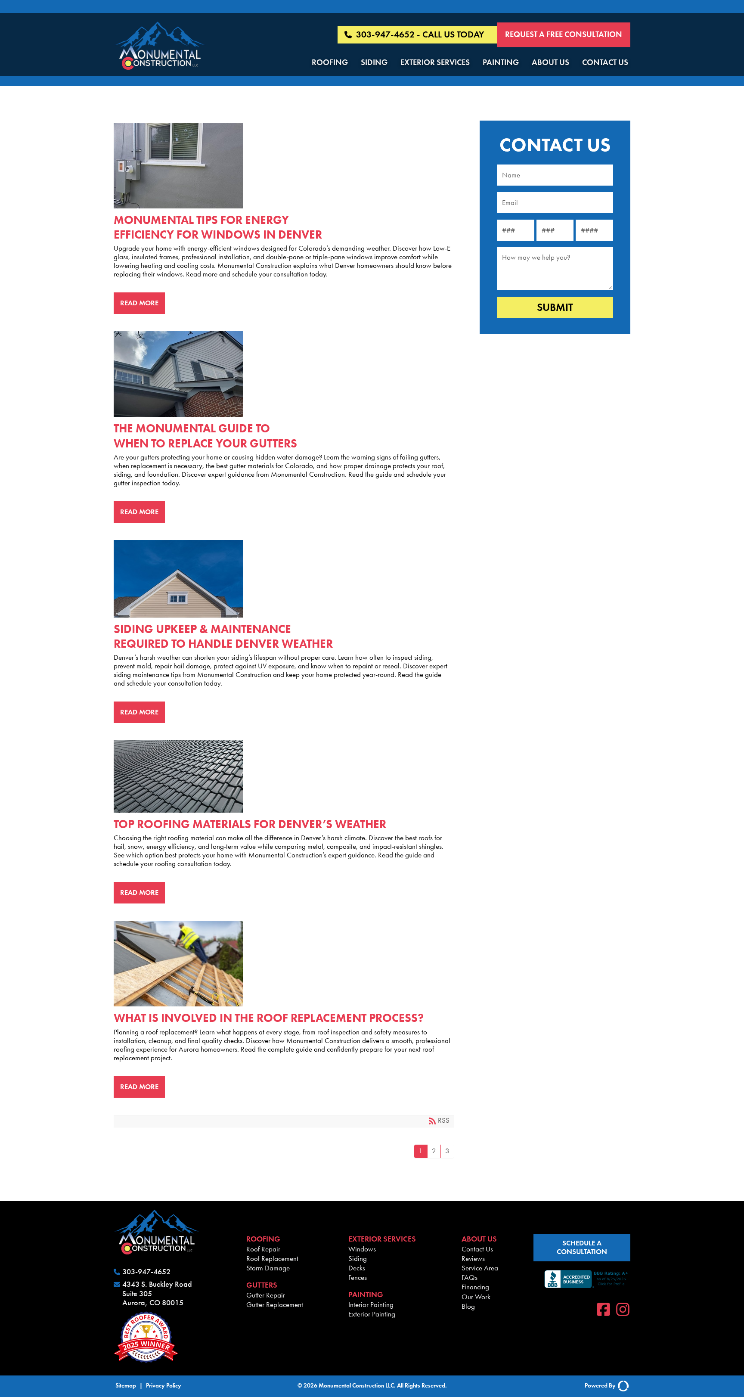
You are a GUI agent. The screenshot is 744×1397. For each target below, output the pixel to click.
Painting (501, 62)
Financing (475, 1286)
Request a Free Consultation (563, 34)
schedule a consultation (582, 1247)
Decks (356, 1268)
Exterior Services (435, 62)
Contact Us (605, 62)
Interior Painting (371, 1304)
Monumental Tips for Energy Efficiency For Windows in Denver (280, 165)
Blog (468, 1306)
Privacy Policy (163, 1385)
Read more (139, 302)
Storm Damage (268, 1268)
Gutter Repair (265, 1295)
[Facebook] (603, 1310)
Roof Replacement (272, 1258)
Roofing (330, 62)
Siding (374, 62)
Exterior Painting (371, 1314)
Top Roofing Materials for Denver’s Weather (280, 776)
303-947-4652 (146, 1271)
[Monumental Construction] (160, 47)
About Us (550, 62)
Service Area (480, 1268)
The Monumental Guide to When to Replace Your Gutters (280, 374)
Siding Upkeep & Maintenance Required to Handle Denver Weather (280, 579)
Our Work (476, 1296)
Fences (357, 1277)
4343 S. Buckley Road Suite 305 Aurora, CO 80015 (157, 1293)
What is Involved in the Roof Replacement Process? (280, 963)
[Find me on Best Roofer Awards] (173, 1338)
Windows (362, 1249)
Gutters (261, 1285)
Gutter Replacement (274, 1304)
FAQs (469, 1277)
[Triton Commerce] (622, 1386)
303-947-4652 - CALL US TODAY (420, 34)
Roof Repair (263, 1249)
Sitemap (125, 1385)
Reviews (473, 1258)
